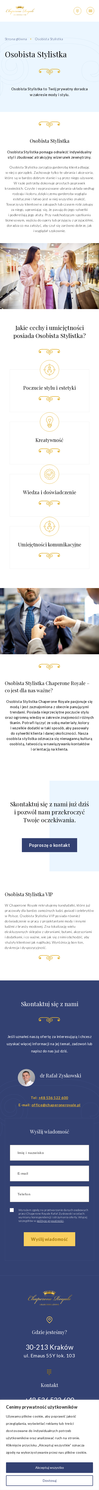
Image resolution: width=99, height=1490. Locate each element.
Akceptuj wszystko (49, 1467)
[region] (49, 1445)
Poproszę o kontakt (49, 845)
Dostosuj (49, 1480)
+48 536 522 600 (53, 1097)
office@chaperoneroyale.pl (55, 1105)
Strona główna (16, 39)
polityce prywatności (50, 1221)
